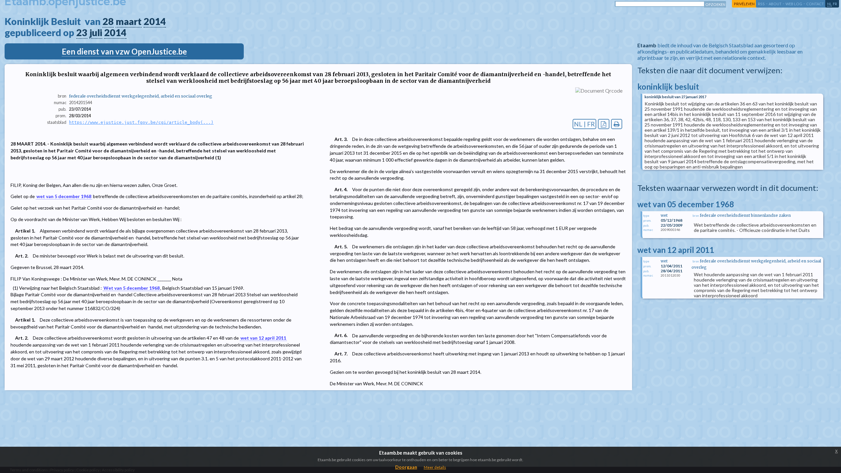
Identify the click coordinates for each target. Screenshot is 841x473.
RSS (761, 4)
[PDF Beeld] (603, 124)
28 (108, 21)
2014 (155, 21)
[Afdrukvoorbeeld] (617, 124)
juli (95, 32)
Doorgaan (406, 467)
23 (81, 32)
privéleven (744, 4)
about (775, 4)
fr (835, 4)
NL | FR (584, 124)
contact (815, 4)
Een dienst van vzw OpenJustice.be (124, 51)
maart (129, 21)
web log (793, 4)
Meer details (435, 467)
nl (829, 4)
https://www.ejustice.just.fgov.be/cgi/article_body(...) (141, 122)
